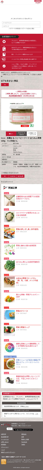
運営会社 (23, 434)
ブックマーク (21, 133)
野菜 (14, 150)
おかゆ (15, 148)
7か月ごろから (17, 152)
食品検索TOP (5, 437)
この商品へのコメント (32, 133)
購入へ (11, 133)
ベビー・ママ (17, 146)
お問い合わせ (5, 442)
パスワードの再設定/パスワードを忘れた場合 (21, 28)
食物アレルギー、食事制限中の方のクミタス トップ (15, 72)
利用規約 (3, 444)
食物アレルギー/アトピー (8, 452)
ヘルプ (3, 450)
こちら (22, 93)
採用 (22, 437)
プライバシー (5, 447)
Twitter (23, 444)
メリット (29, 399)
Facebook (24, 442)
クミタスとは (5, 439)
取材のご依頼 (25, 439)
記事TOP (3, 434)
